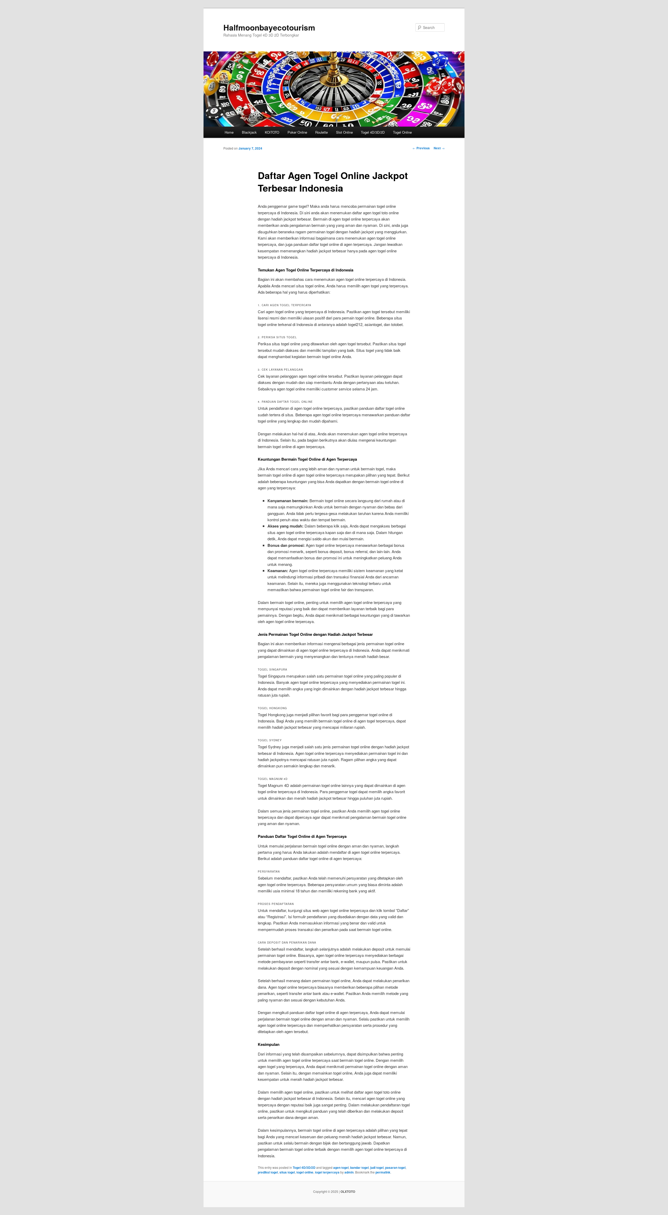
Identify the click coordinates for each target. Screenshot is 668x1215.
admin (349, 1172)
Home (229, 132)
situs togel (287, 1172)
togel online (304, 1172)
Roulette (321, 132)
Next (439, 148)
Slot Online (344, 132)
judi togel (377, 1167)
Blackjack (249, 132)
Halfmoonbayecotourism (269, 27)
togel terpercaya (327, 1172)
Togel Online (402, 132)
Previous (421, 148)
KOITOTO (272, 132)
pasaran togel (395, 1167)
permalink (382, 1172)
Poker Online (297, 132)
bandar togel (359, 1167)
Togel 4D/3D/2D (373, 132)
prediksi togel (268, 1172)
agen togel (341, 1167)
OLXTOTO (348, 1191)
